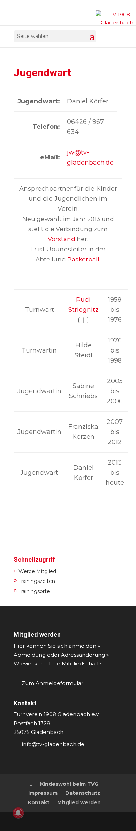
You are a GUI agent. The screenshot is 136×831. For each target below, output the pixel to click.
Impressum (43, 793)
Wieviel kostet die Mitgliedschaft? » (60, 663)
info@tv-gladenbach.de (53, 744)
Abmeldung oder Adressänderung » (61, 654)
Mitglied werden (37, 634)
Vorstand (61, 239)
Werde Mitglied (35, 570)
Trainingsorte (32, 590)
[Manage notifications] (18, 812)
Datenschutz (82, 793)
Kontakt (25, 703)
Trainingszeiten (34, 580)
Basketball (83, 259)
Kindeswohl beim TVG (69, 784)
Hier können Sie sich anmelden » (57, 645)
